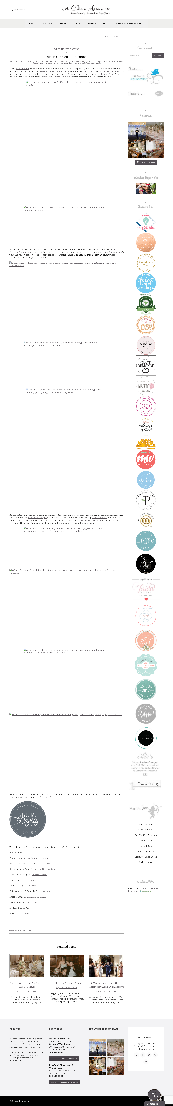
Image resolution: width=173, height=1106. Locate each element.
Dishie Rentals (118, 61)
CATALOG (46, 23)
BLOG (78, 23)
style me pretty (80, 63)
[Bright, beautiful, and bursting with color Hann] (155, 149)
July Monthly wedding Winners (67, 983)
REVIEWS (92, 23)
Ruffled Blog (146, 846)
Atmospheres (70, 61)
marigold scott (69, 63)
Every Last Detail (145, 824)
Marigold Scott (107, 74)
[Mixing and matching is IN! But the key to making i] (137, 149)
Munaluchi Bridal (145, 829)
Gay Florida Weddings (146, 835)
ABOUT (63, 23)
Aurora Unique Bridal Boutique (86, 61)
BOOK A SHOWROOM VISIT (130, 23)
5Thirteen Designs (48, 61)
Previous (105, 36)
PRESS (106, 23)
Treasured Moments (93, 63)
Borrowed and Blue (145, 840)
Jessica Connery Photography (54, 71)
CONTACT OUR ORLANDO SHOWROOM (64, 1059)
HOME (31, 23)
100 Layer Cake (145, 862)
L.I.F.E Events (59, 63)
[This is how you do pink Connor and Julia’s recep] (155, 131)
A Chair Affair (60, 61)
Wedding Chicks (146, 851)
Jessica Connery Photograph (43, 63)
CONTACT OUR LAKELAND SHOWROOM (64, 1082)
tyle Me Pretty (48, 797)
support (36, 61)
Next (116, 36)
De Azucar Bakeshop (105, 61)
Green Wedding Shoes (146, 856)
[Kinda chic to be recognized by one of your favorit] (137, 131)
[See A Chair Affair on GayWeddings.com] (146, 406)
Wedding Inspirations (66, 49)
